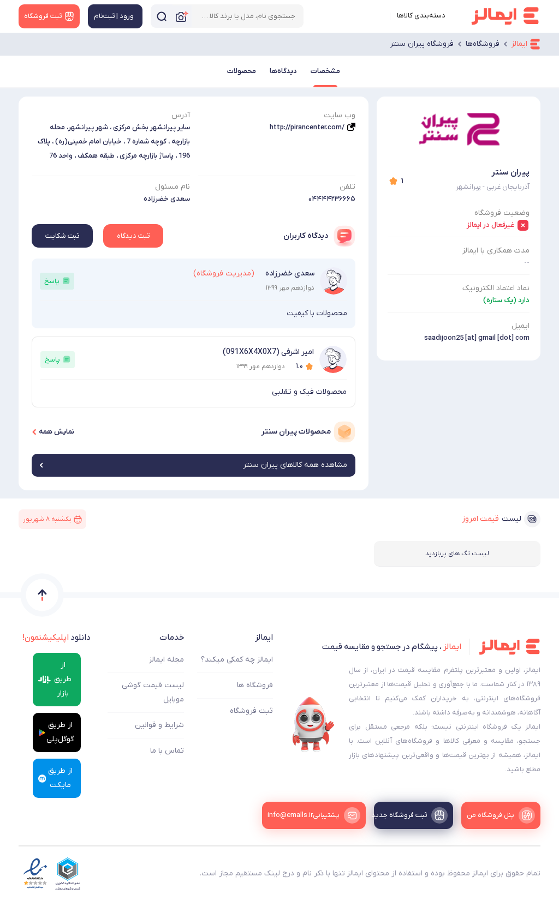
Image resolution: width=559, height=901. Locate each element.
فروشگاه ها (255, 685)
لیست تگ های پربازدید (457, 553)
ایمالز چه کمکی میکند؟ (237, 659)
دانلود (56, 637)
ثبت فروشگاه (251, 711)
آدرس (180, 115)
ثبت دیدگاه (133, 236)
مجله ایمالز (166, 659)
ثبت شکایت (62, 236)
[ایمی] (313, 724)
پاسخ (52, 281)
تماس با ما (167, 751)
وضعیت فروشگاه (502, 213)
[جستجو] (162, 16)
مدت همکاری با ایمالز (496, 250)
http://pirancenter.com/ (307, 127)
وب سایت (339, 115)
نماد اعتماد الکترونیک (496, 288)
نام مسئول (172, 187)
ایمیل (521, 326)
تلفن (347, 187)
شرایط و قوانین (159, 725)
